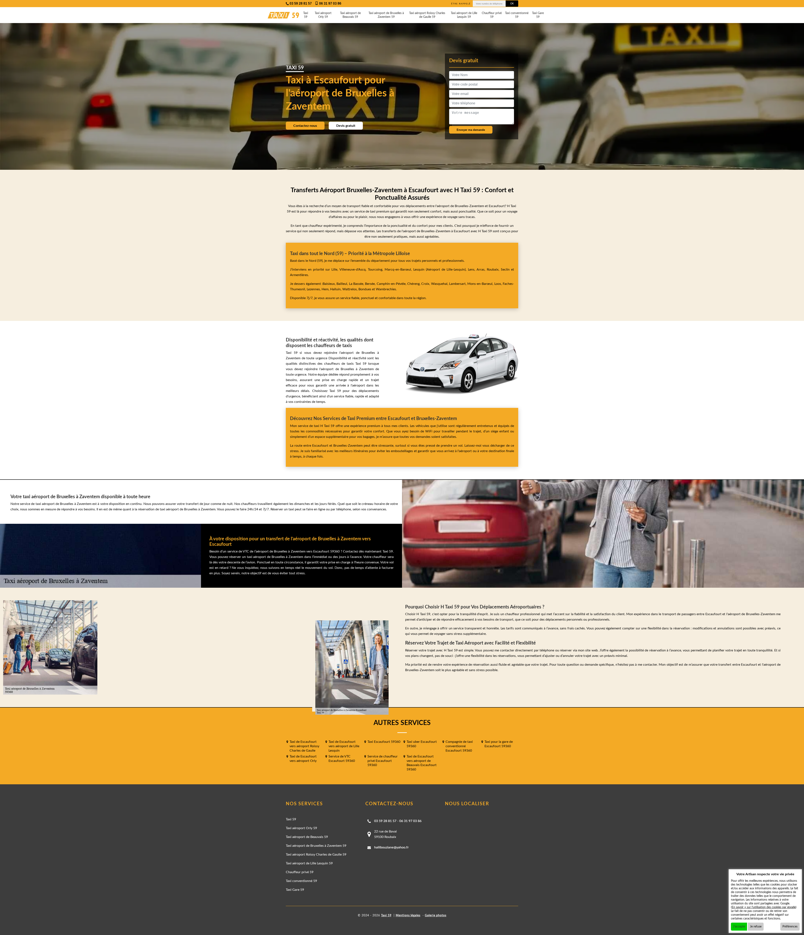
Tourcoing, (376, 269)
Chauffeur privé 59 (492, 15)
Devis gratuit (345, 125)
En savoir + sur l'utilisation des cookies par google (764, 907)
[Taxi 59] (279, 15)
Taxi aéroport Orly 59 (323, 15)
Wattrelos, (350, 289)
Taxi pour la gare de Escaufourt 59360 (498, 744)
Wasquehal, (440, 283)
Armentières (299, 275)
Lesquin (418, 269)
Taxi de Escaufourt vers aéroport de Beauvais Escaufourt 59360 (422, 763)
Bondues (364, 289)
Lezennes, (314, 289)
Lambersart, (458, 283)
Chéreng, (414, 283)
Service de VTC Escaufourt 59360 (342, 759)
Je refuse (755, 926)
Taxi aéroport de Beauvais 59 (350, 15)
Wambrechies (385, 289)
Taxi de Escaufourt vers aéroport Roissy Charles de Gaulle (304, 746)
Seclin (505, 269)
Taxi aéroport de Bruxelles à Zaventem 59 (386, 15)
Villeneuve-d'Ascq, (353, 269)
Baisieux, (329, 283)
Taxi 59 (305, 15)
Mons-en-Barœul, (480, 283)
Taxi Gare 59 (538, 15)
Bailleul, (342, 283)
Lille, (334, 269)
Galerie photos (435, 915)
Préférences (790, 926)
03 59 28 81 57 (385, 821)
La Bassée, (357, 283)
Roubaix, (494, 269)
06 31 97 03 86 (410, 821)
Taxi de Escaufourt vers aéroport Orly (303, 759)
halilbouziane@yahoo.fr (391, 847)
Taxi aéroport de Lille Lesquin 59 (464, 15)
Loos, (498, 283)
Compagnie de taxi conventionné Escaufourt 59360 (459, 746)
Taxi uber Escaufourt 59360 (422, 744)
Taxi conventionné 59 (516, 15)
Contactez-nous (305, 125)
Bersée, (370, 283)
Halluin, (336, 289)
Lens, (471, 269)
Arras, (482, 269)
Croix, (426, 283)
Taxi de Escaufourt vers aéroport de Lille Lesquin (344, 746)
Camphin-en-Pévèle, (392, 283)
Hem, (326, 289)
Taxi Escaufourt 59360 (383, 741)
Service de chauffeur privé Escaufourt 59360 (382, 761)
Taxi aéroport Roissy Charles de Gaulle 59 (427, 15)
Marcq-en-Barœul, (399, 269)
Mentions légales (408, 915)
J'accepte (739, 926)
